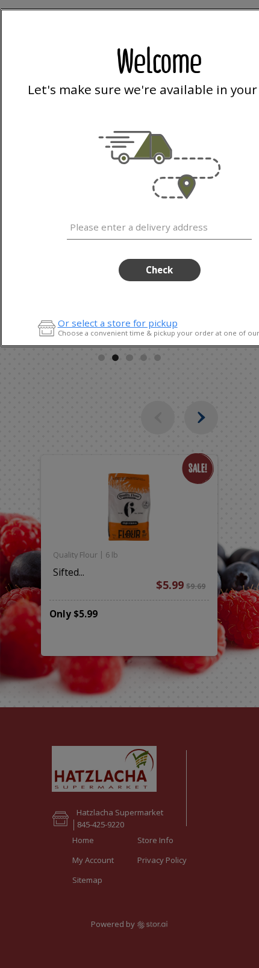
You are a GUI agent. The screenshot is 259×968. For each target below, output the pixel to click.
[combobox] (159, 225)
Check (159, 270)
